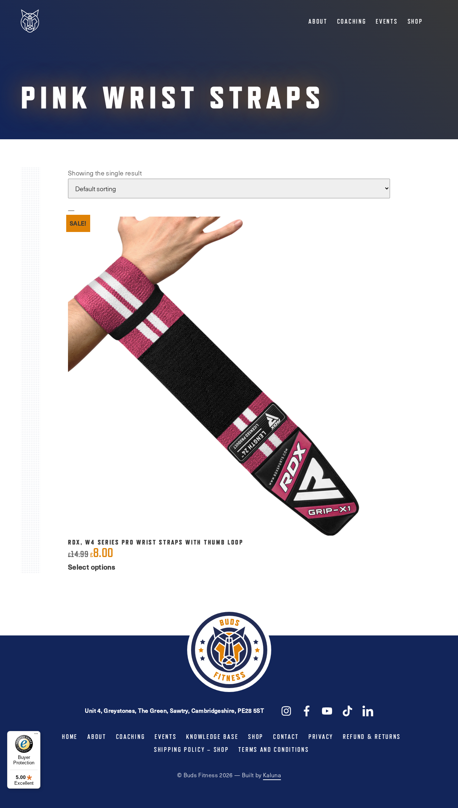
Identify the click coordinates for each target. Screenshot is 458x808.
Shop (415, 21)
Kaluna (272, 775)
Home (70, 736)
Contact (286, 736)
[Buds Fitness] (30, 21)
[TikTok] (347, 710)
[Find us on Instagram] (286, 710)
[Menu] (36, 735)
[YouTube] (327, 710)
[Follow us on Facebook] (306, 710)
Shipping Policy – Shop (191, 749)
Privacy (320, 736)
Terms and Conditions (273, 749)
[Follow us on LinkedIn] (367, 710)
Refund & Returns (372, 736)
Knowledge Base (212, 736)
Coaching (351, 21)
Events (387, 21)
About (317, 21)
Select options (91, 566)
